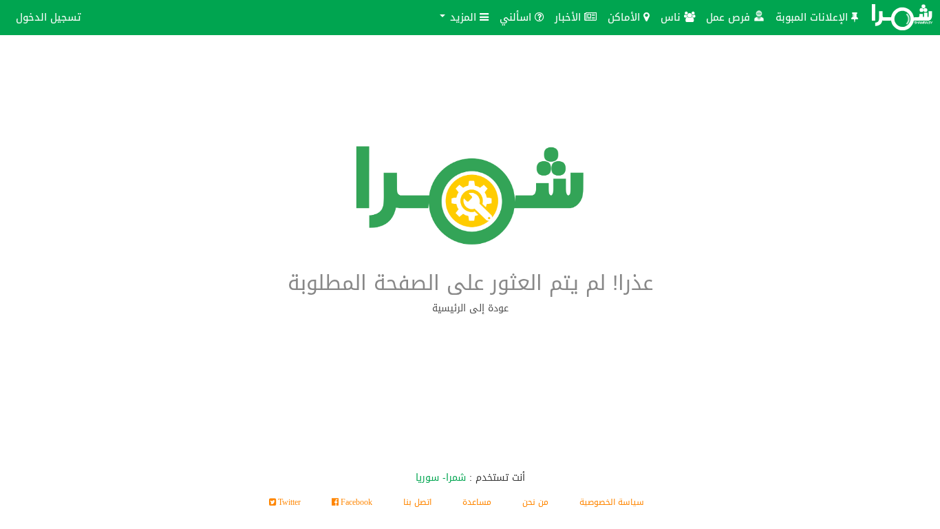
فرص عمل (730, 17)
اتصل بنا (417, 502)
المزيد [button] (463, 17)
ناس (672, 17)
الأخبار (569, 17)
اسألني (517, 17)
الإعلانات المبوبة (813, 17)
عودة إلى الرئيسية (470, 308)
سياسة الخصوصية (611, 502)
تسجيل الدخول (48, 17)
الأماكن (625, 17)
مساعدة (476, 502)
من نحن (535, 502)
